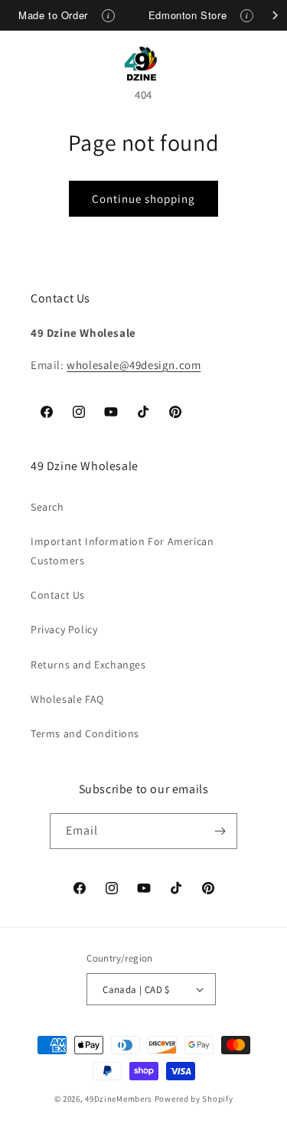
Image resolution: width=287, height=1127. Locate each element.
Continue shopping (143, 198)
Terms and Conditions (85, 733)
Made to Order (53, 15)
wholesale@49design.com (134, 365)
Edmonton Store (187, 15)
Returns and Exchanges (88, 664)
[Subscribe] (219, 831)
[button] (30, 63)
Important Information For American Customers (122, 550)
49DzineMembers (118, 1098)
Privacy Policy (64, 629)
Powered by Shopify (194, 1098)
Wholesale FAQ (67, 699)
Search (47, 507)
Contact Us (58, 595)
